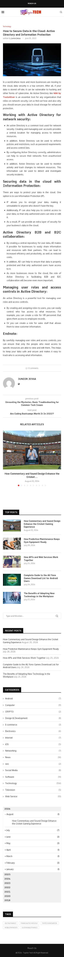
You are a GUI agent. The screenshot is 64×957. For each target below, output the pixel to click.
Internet (33, 737)
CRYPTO (33, 711)
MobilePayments (11, 927)
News (33, 757)
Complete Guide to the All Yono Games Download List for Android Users (41, 578)
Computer (33, 705)
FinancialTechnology (29, 923)
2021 (7, 891)
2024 (7, 878)
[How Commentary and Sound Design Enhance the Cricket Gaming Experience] (32, 450)
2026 (7, 809)
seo (33, 764)
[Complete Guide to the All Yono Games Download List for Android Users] (12, 580)
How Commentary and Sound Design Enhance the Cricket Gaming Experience (42, 524)
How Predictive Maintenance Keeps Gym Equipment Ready (42, 540)
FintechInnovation (49, 923)
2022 (7, 887)
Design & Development (33, 718)
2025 (7, 874)
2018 (7, 900)
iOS (33, 744)
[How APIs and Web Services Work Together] (12, 562)
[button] (5, 458)
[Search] (61, 12)
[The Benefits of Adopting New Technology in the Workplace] (12, 598)
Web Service (33, 796)
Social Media (33, 770)
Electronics (33, 731)
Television (33, 790)
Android (33, 698)
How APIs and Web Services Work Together (41, 559)
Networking (33, 750)
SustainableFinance (30, 927)
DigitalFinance (10, 923)
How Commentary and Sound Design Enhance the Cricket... (32, 475)
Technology (33, 783)
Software (33, 777)
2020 (7, 896)
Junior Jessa (16, 38)
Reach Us (32, 3)
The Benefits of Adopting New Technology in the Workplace (39, 595)
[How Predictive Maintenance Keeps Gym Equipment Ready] (12, 544)
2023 (7, 883)
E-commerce (33, 724)
